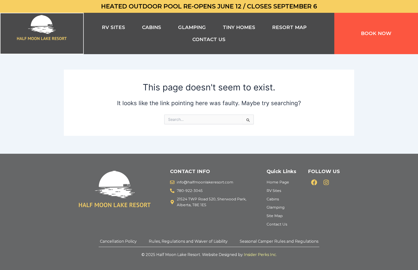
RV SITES (113, 27)
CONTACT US (208, 39)
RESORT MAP (289, 27)
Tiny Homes (239, 27)
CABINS (151, 27)
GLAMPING (192, 27)
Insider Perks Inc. (260, 254)
